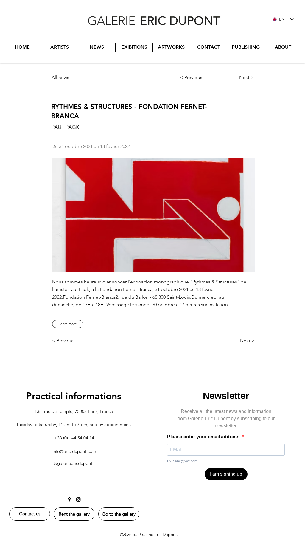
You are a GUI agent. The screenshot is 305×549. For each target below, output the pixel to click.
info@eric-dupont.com (74, 451)
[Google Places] (69, 499)
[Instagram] (78, 499)
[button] (67, 324)
